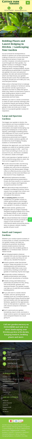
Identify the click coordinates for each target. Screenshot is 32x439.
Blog (4, 390)
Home (3, 35)
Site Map (24, 436)
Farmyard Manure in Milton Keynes (13, 434)
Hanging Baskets (8, 381)
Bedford (5, 400)
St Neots (5, 411)
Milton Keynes (7, 403)
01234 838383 (9, 327)
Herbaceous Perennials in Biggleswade (16, 429)
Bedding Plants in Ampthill (21, 427)
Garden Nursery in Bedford (11, 425)
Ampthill (5, 405)
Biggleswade (7, 407)
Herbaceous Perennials (10, 383)
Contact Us (6, 392)
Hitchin (5, 409)
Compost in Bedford (21, 432)
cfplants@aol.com (13, 359)
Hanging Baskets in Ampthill (11, 436)
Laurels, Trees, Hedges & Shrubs (13, 379)
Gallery (5, 385)
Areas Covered (8, 388)
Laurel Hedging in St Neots (11, 428)
